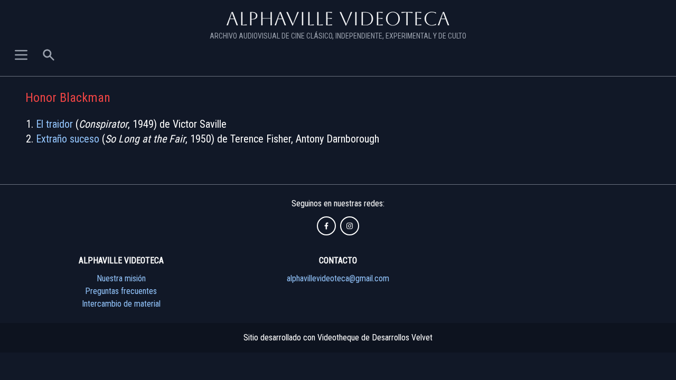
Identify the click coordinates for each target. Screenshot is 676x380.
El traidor (54, 124)
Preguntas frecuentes (121, 291)
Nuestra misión (121, 278)
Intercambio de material (121, 304)
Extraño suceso (67, 138)
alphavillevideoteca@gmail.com (338, 278)
